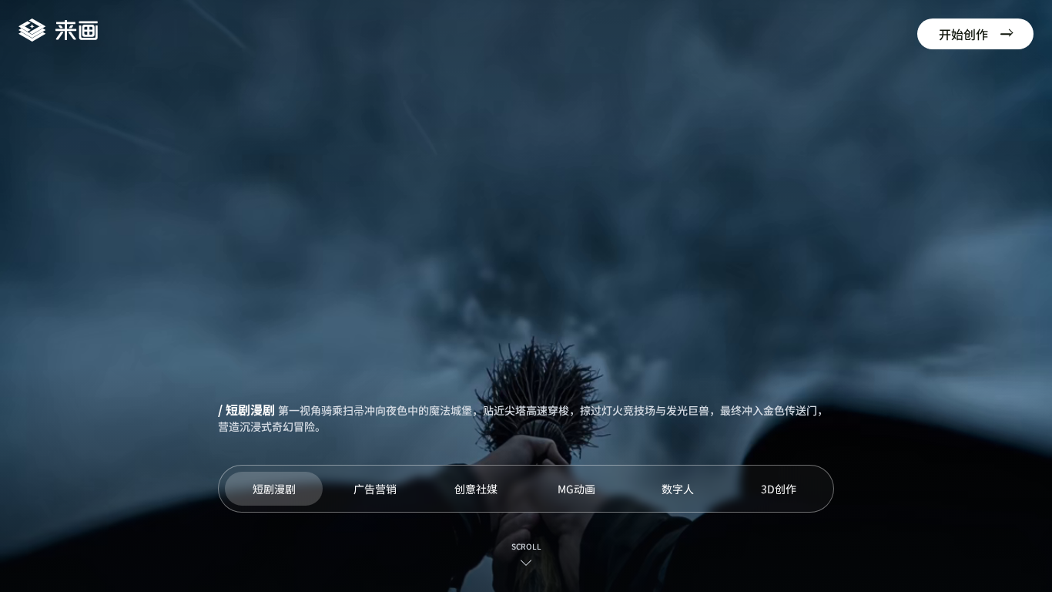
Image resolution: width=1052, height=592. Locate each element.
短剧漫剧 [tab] (274, 488)
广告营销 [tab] (375, 488)
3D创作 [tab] (778, 488)
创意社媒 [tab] (476, 488)
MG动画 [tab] (576, 488)
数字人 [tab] (678, 488)
